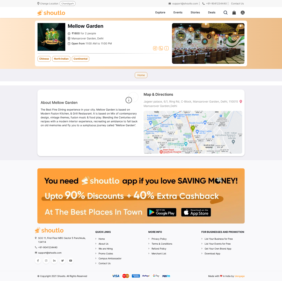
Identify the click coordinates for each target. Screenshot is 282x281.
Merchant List (159, 253)
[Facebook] (38, 261)
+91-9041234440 (216, 3)
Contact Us (237, 3)
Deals (211, 12)
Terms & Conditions (162, 243)
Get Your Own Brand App (218, 248)
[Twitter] (62, 261)
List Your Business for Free (219, 238)
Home (141, 75)
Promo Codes (106, 253)
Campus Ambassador (110, 258)
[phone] (161, 48)
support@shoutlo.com (185, 3)
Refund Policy (159, 248)
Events (177, 12)
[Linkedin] (54, 261)
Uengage (240, 276)
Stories (195, 12)
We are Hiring (106, 248)
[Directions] (155, 48)
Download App (212, 253)
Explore (160, 12)
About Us (103, 243)
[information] (166, 48)
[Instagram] (46, 261)
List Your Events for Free (218, 243)
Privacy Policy (159, 238)
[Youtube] (71, 261)
